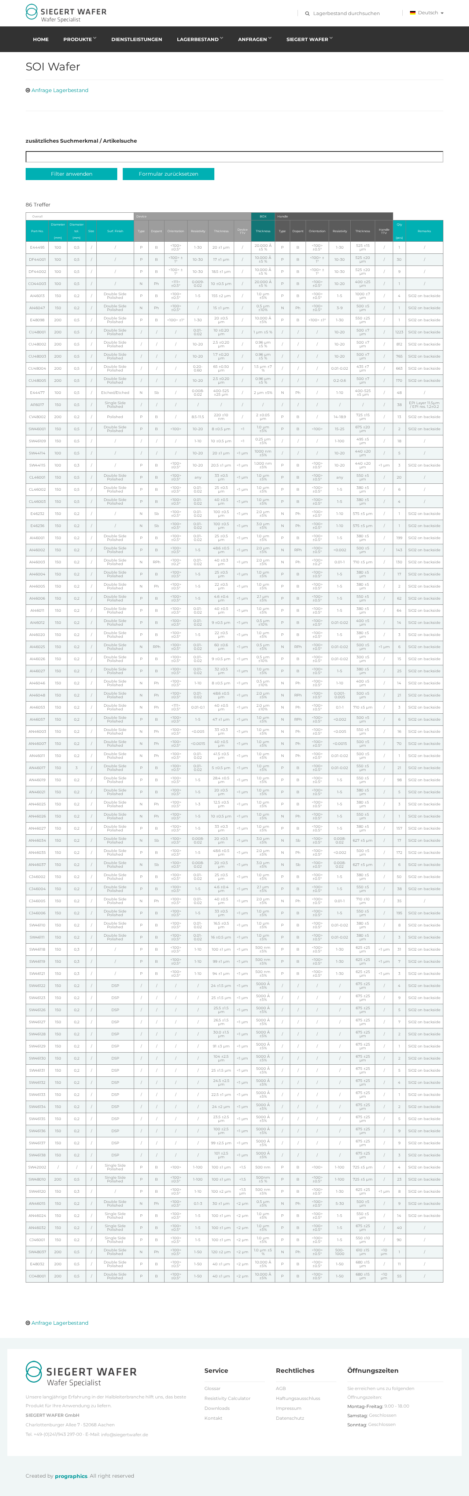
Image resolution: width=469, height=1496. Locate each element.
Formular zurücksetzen (168, 174)
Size (91, 231)
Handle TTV (384, 231)
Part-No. (37, 231)
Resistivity (198, 231)
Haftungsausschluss (298, 1398)
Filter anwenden (71, 174)
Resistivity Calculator (227, 1398)
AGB (281, 1388)
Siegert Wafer (307, 39)
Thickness (221, 231)
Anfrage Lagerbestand (60, 90)
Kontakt (213, 1418)
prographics (71, 1476)
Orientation (175, 231)
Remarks (424, 231)
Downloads (217, 1408)
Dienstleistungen (136, 39)
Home (41, 39)
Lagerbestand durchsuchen (346, 13)
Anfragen (252, 39)
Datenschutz (290, 1418)
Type (141, 231)
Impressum (289, 1408)
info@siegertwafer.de (124, 1434)
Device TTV (242, 231)
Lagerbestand (198, 39)
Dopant (156, 231)
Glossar (212, 1388)
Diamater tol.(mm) (77, 231)
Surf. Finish (115, 231)
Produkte (77, 39)
